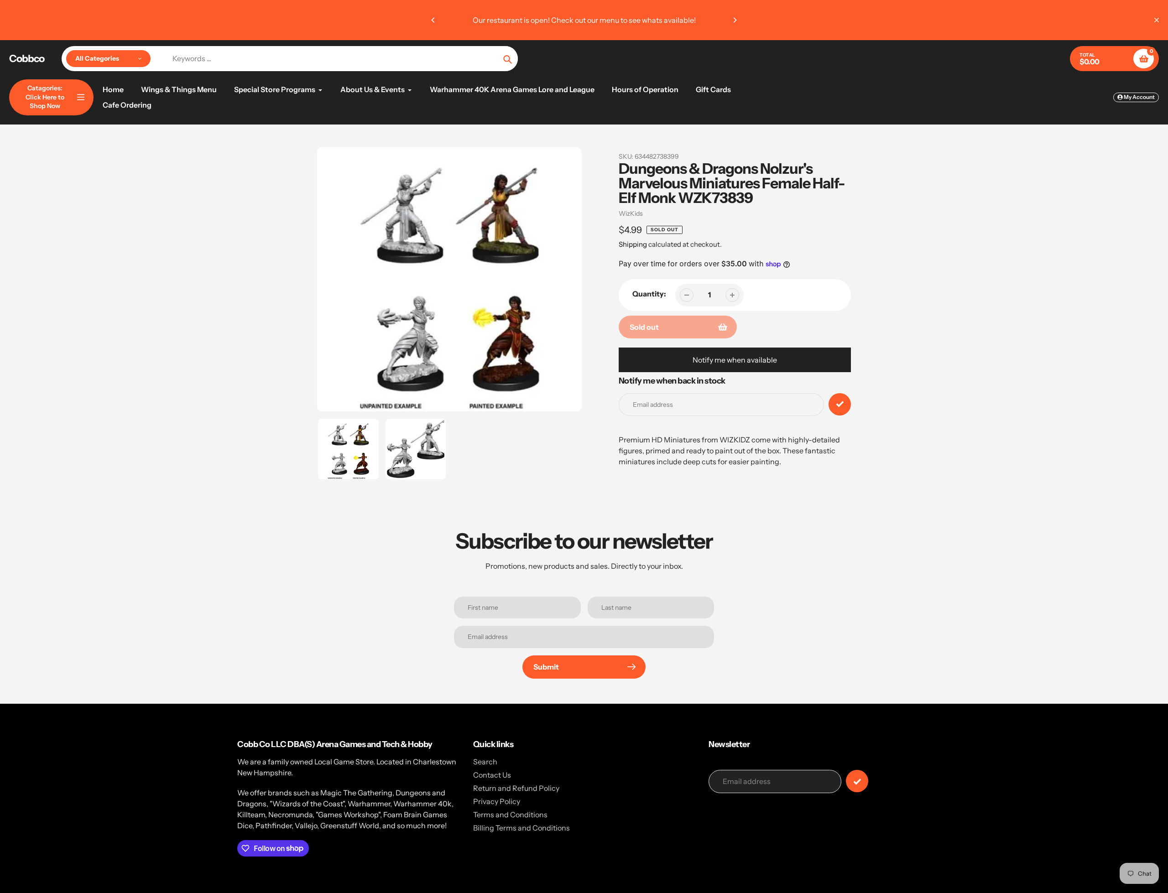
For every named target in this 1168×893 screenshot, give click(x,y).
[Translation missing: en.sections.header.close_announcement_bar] (1156, 20)
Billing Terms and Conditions (521, 827)
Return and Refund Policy (516, 788)
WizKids (631, 213)
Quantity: (649, 293)
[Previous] (433, 20)
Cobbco (26, 59)
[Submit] (857, 781)
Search (485, 761)
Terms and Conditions (510, 814)
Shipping (633, 244)
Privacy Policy (496, 801)
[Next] (734, 20)
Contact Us (492, 774)
